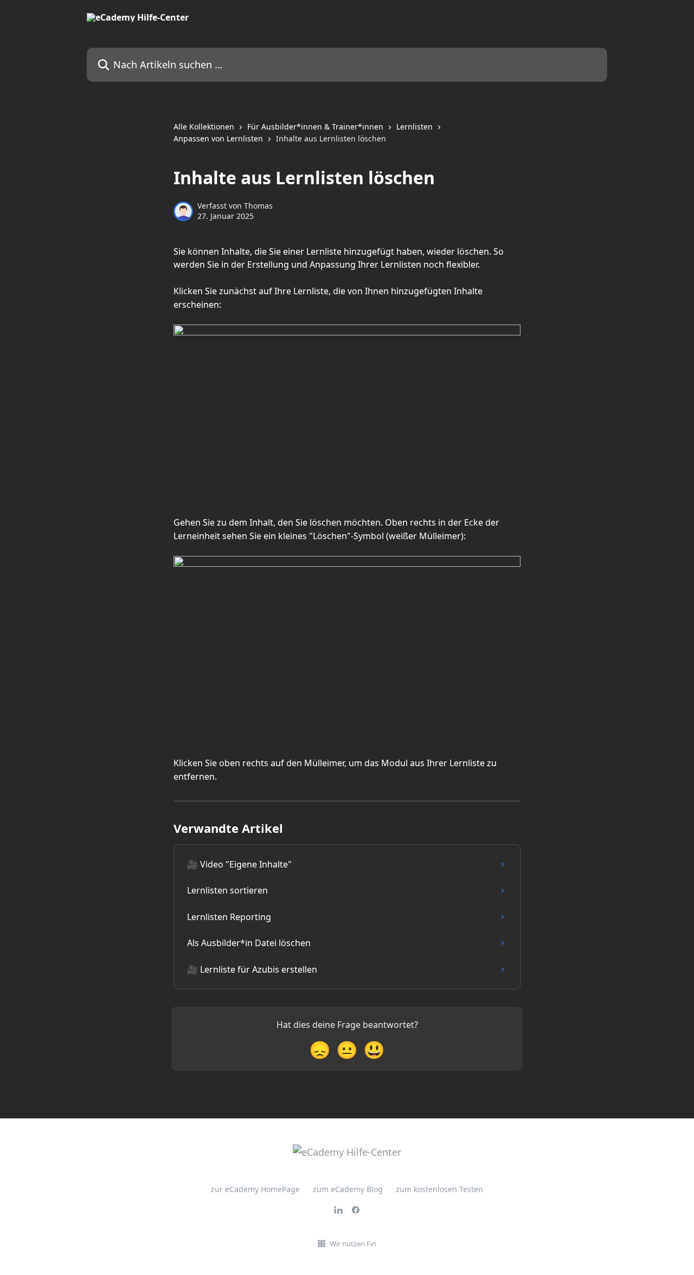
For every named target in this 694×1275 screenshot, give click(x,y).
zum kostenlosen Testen (439, 1189)
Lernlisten (414, 126)
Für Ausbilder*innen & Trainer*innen (315, 126)
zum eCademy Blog (348, 1189)
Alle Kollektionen (204, 126)
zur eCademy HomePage (255, 1189)
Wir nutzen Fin (353, 1243)
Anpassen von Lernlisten (218, 138)
